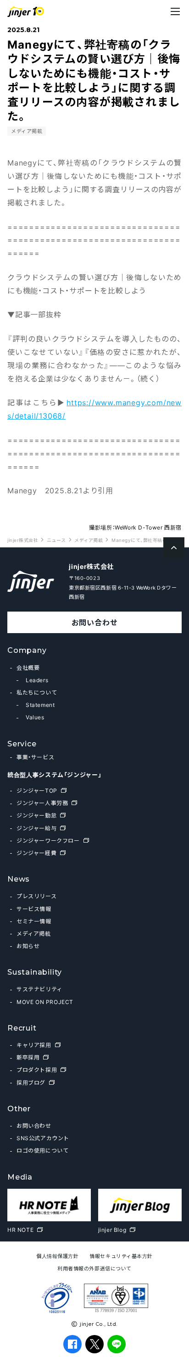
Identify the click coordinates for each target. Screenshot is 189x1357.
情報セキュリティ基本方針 (121, 1256)
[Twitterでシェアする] (94, 1344)
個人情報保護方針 (57, 1256)
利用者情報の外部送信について (94, 1268)
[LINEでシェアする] (116, 1344)
